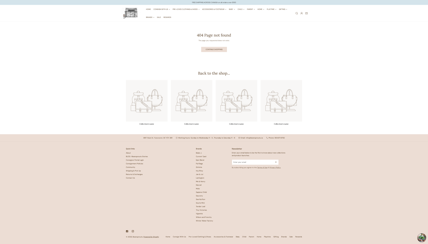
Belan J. (199, 153)
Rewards (298, 237)
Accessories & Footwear (223, 237)
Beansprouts (138, 237)
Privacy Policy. (275, 167)
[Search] (296, 13)
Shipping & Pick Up (133, 171)
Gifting (276, 237)
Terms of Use (262, 167)
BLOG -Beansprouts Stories (137, 156)
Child (244, 237)
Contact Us (130, 178)
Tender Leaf (200, 206)
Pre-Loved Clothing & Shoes (200, 237)
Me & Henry (200, 181)
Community (130, 167)
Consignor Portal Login (135, 160)
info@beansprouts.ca (254, 138)
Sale (291, 237)
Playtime (267, 237)
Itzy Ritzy (199, 171)
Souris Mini (200, 203)
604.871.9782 (280, 138)
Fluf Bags (199, 164)
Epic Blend (200, 160)
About (128, 153)
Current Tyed (201, 156)
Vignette (199, 214)
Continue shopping (214, 49)
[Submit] (275, 162)
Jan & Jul (199, 174)
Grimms (199, 167)
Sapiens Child (201, 192)
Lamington (200, 178)
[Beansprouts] (131, 13)
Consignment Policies (134, 164)
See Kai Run (200, 199)
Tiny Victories (201, 210)
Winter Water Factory (204, 221)
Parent (251, 237)
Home (168, 237)
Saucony (199, 196)
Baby (238, 237)
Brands (284, 237)
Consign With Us (179, 237)
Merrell (198, 185)
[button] (306, 13)
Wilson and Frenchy (204, 217)
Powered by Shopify (151, 237)
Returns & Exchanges (134, 174)
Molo (198, 189)
